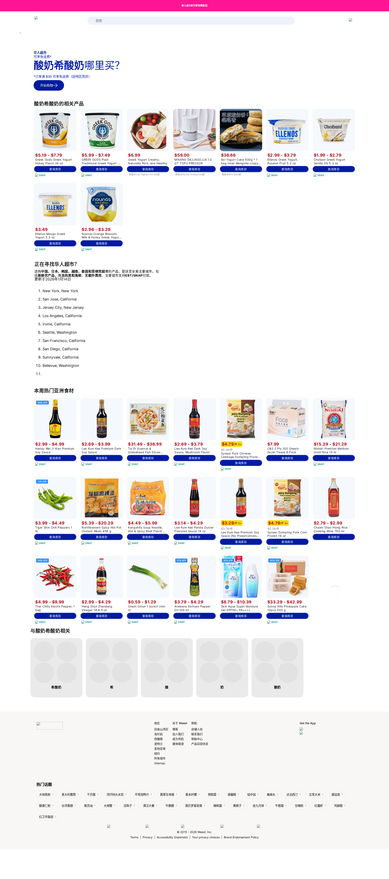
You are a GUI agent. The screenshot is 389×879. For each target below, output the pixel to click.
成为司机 (178, 739)
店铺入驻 (197, 729)
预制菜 (212, 794)
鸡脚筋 (338, 805)
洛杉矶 (158, 734)
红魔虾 (318, 805)
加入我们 (178, 734)
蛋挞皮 (335, 794)
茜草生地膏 (167, 794)
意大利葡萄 (69, 794)
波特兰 (158, 743)
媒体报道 (178, 743)
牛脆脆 (170, 805)
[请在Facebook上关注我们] (125, 827)
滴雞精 (232, 794)
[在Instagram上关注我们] (162, 827)
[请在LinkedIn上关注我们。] (199, 827)
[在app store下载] (312, 729)
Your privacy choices (206, 837)
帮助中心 (197, 739)
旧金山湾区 (161, 729)
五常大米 (314, 794)
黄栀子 (237, 805)
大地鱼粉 (44, 794)
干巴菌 (91, 794)
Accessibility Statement (172, 837)
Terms (134, 837)
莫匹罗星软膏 (193, 805)
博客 (175, 729)
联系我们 (197, 734)
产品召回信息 (199, 743)
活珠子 (127, 805)
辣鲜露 (217, 805)
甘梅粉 (299, 805)
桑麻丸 (271, 794)
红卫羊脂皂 (46, 816)
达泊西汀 (292, 794)
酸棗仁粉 (44, 805)
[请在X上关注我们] (269, 827)
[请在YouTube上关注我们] (237, 827)
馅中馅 (251, 794)
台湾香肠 (67, 805)
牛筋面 (279, 805)
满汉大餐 (148, 805)
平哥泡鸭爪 (142, 794)
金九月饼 (258, 805)
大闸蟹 (108, 805)
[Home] (50, 20)
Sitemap (159, 763)
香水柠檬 (191, 794)
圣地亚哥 (160, 748)
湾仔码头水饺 (115, 794)
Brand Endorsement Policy (241, 837)
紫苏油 (88, 805)
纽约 (157, 753)
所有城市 (160, 758)
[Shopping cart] (351, 20)
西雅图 (158, 739)
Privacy (148, 837)
